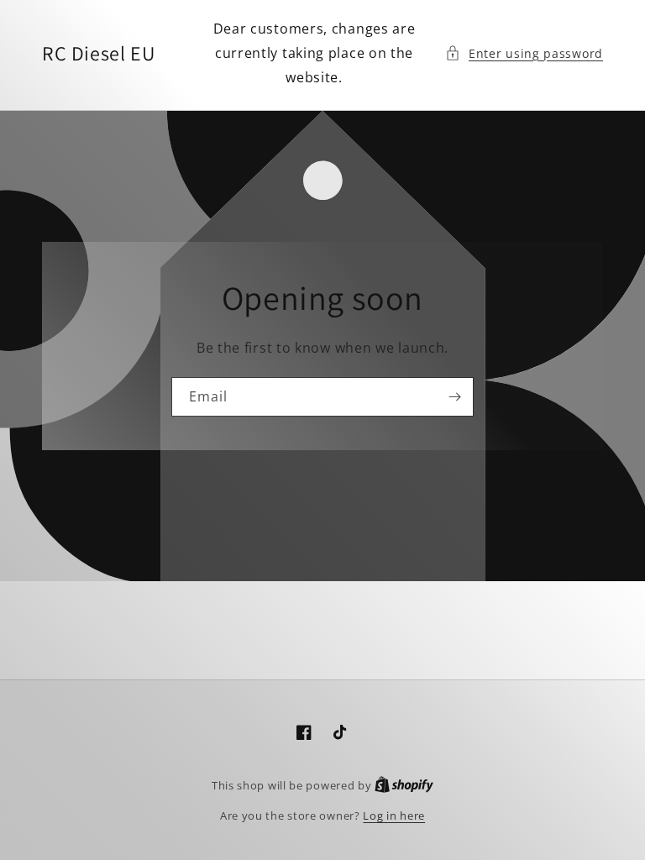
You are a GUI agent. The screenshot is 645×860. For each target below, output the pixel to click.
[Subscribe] (454, 397)
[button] (524, 53)
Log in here (394, 815)
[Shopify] (404, 785)
